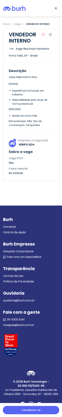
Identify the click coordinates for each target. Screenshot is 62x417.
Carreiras (9, 227)
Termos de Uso (13, 276)
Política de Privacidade (18, 281)
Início (6, 24)
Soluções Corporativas (18, 251)
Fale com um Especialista (24, 257)
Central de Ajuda (14, 232)
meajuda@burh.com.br (18, 325)
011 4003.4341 (16, 319)
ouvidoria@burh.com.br (19, 300)
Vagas (17, 24)
